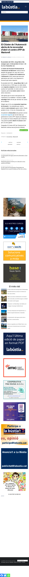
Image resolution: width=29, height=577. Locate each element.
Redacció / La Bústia (7, 57)
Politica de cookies (17, 562)
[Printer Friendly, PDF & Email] (24, 130)
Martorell (15, 137)
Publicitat (11, 562)
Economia (9, 137)
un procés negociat (6, 115)
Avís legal (3, 562)
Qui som (7, 562)
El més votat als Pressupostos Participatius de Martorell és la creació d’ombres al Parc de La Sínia (17, 291)
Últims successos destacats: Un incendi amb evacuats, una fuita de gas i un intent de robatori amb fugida (17, 299)
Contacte (23, 562)
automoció (9, 133)
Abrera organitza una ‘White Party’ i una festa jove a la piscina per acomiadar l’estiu (16, 326)
